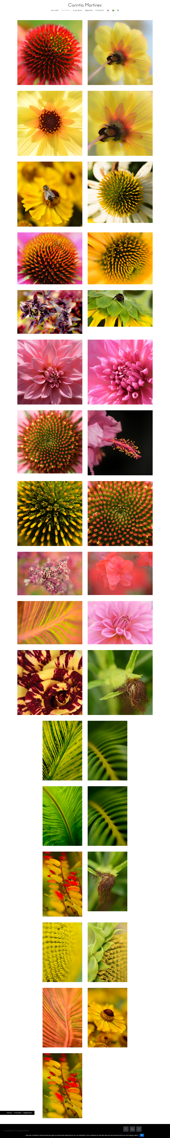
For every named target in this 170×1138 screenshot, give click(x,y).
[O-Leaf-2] (49, 603)
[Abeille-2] (120, 292)
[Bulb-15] (49, 412)
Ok (142, 1135)
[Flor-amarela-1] (120, 22)
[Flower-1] (120, 554)
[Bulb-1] (49, 234)
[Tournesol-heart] (62, 924)
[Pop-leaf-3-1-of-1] (49, 292)
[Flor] (120, 412)
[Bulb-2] (120, 234)
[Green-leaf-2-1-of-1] (62, 723)
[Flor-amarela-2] (49, 93)
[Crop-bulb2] (120, 483)
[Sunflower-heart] (107, 924)
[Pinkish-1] (120, 342)
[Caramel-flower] (107, 990)
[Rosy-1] (49, 342)
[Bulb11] (49, 22)
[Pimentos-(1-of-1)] (62, 1055)
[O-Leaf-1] (62, 990)
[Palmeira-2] (62, 788)
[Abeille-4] (49, 164)
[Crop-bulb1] (49, 483)
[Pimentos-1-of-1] (62, 854)
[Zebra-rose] (49, 652)
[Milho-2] (120, 652)
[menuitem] (56, 10)
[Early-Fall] (49, 554)
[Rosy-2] (120, 603)
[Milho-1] (107, 854)
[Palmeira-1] (107, 723)
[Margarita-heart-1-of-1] (120, 164)
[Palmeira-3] (107, 788)
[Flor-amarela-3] (120, 93)
